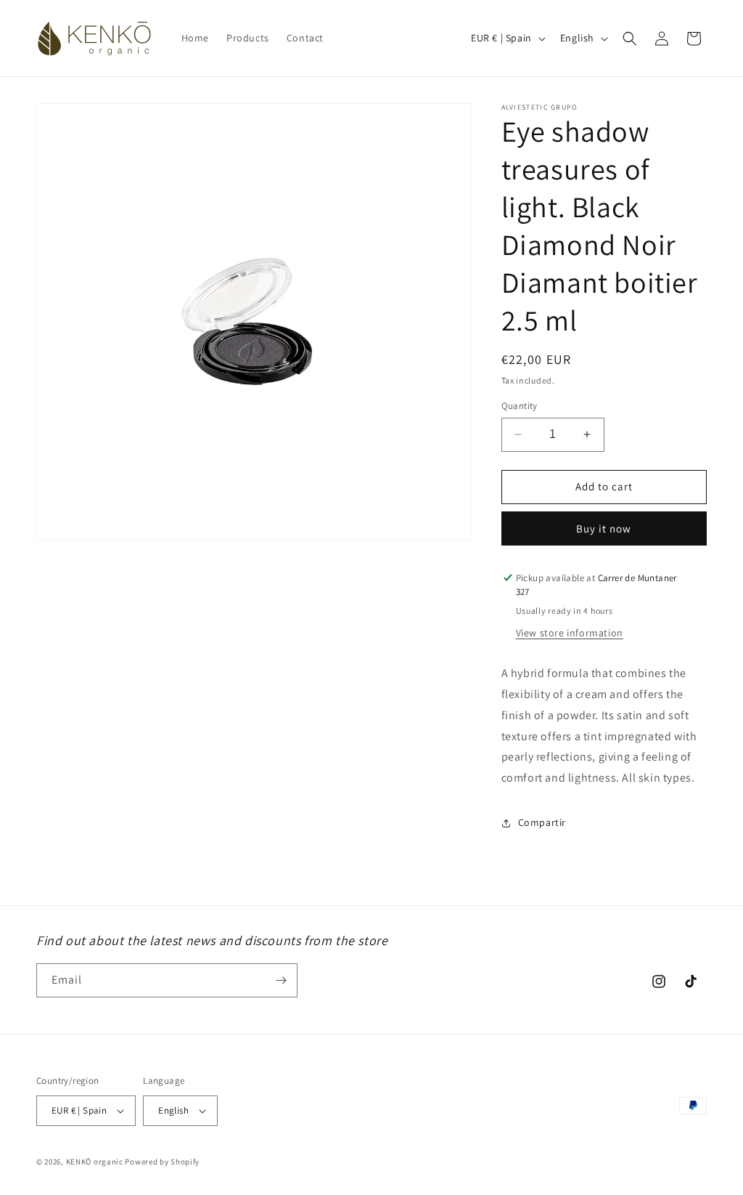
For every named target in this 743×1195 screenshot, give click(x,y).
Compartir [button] (542, 822)
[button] (630, 38)
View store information (569, 632)
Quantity (519, 406)
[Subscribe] (281, 980)
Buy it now (603, 528)
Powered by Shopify (162, 1161)
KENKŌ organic (94, 1161)
